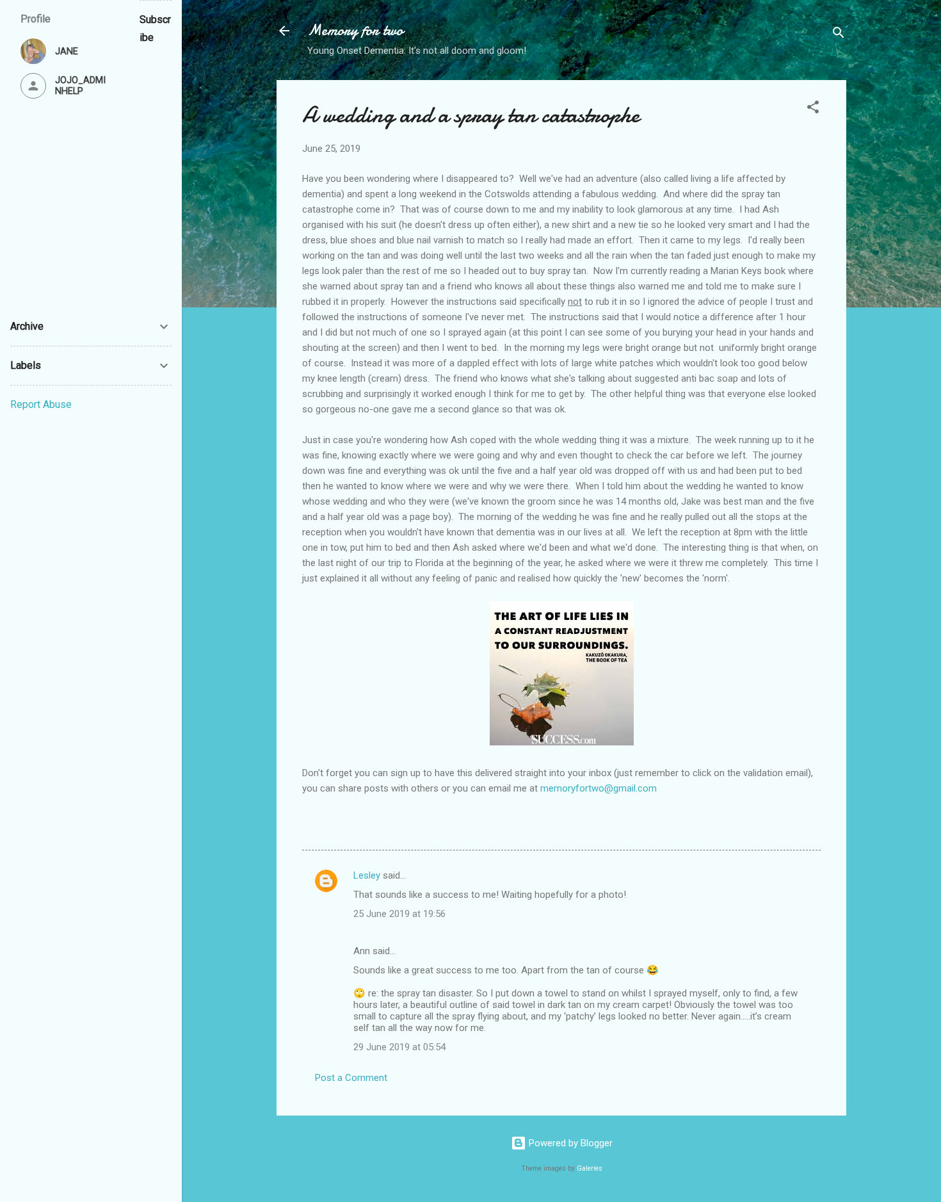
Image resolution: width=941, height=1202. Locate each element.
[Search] (838, 34)
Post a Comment (351, 1078)
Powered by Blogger (569, 1143)
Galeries (589, 1168)
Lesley (366, 875)
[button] (813, 109)
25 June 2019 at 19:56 (399, 914)
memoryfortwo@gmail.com (598, 788)
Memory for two (355, 30)
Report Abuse (41, 404)
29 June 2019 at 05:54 (399, 1047)
